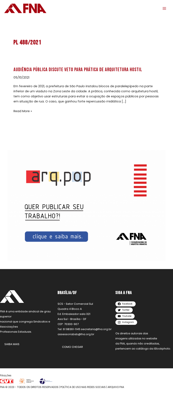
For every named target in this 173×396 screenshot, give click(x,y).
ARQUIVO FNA (116, 387)
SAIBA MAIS (11, 344)
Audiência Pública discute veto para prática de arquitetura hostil (78, 70)
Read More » (23, 111)
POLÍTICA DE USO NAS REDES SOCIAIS (83, 387)
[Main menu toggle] (164, 8)
